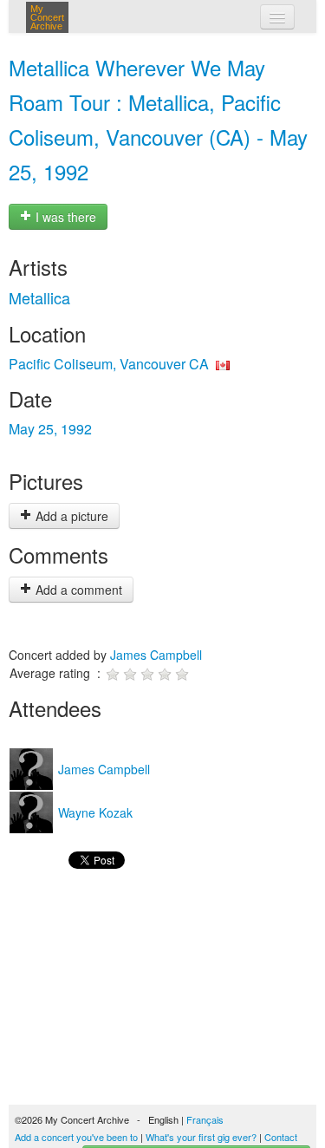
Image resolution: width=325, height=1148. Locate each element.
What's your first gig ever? (201, 1137)
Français (205, 1119)
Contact (280, 1137)
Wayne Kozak (94, 812)
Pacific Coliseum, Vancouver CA (109, 364)
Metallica (39, 297)
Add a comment (77, 589)
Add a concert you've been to (76, 1137)
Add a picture (70, 516)
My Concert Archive (47, 17)
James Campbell (156, 654)
